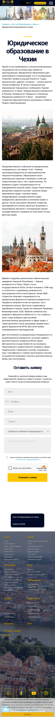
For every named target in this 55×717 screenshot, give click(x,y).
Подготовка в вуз (11, 574)
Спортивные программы (13, 587)
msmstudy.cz (33, 606)
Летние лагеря (9, 585)
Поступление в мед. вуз (13, 577)
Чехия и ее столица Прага (38, 541)
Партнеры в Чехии (11, 559)
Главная (5, 24)
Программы (9, 569)
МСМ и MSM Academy (12, 546)
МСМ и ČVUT (9, 551)
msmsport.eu (9, 613)
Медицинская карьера (13, 580)
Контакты (9, 623)
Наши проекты (10, 544)
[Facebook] (21, 693)
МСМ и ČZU (8, 549)
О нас (6, 541)
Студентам (32, 587)
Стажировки (9, 590)
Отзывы (7, 602)
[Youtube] (34, 693)
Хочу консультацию (40, 3)
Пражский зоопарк (35, 557)
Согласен (27, 714)
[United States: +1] (7, 401)
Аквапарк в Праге (35, 559)
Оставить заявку (12, 630)
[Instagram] (46, 693)
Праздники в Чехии (35, 546)
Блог (30, 623)
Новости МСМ (19, 524)
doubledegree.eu (34, 610)
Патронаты (8, 557)
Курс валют (32, 554)
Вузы (30, 569)
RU (27, 2)
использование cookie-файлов (27, 710)
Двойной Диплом (10, 572)
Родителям (32, 589)
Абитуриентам (33, 584)
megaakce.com (33, 613)
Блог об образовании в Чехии (24, 24)
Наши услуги (9, 554)
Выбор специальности (36, 574)
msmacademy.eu (34, 617)
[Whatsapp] (8, 693)
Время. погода (33, 551)
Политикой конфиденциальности (28, 459)
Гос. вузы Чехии (34, 572)
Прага (30, 544)
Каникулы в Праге (11, 582)
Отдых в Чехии (33, 549)
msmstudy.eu (9, 617)
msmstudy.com (34, 602)
